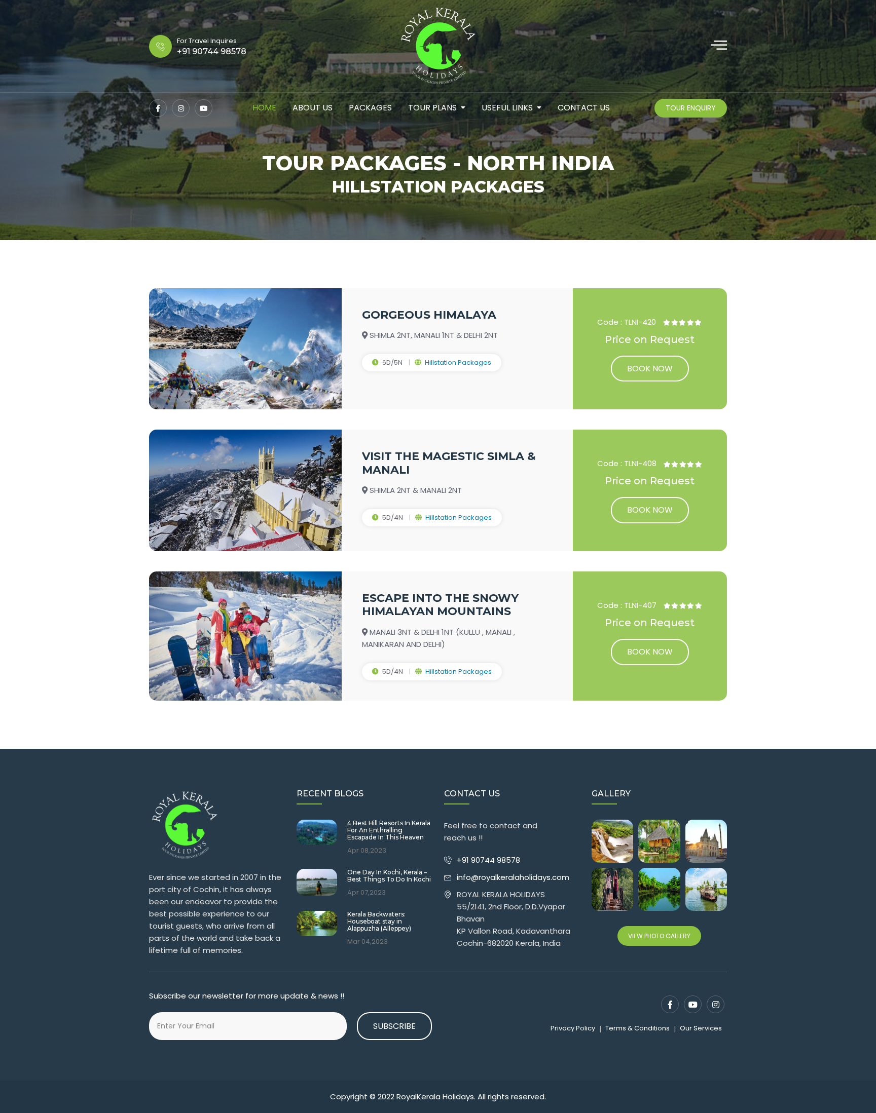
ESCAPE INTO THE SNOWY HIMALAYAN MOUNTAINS (440, 604)
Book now (650, 368)
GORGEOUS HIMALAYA (429, 315)
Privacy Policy (573, 1028)
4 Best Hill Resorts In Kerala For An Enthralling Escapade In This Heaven (388, 830)
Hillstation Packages (458, 362)
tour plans (432, 107)
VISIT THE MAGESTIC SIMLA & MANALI (449, 462)
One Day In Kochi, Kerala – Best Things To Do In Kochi (389, 876)
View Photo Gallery (659, 936)
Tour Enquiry (691, 108)
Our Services (701, 1028)
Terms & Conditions (637, 1028)
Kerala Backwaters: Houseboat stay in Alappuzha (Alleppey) (379, 922)
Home (264, 107)
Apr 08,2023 (366, 850)
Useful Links (507, 107)
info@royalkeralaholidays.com (513, 877)
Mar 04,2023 (367, 941)
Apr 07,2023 (366, 892)
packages (370, 107)
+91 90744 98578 (489, 860)
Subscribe (394, 1026)
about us (313, 107)
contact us (584, 107)
